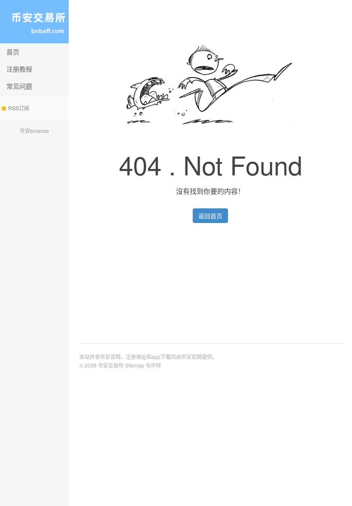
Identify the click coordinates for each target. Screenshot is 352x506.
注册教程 (19, 68)
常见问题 (19, 85)
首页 (12, 51)
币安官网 (191, 356)
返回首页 (210, 215)
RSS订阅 (18, 107)
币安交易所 (34, 21)
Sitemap (134, 365)
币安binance (34, 130)
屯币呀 (153, 365)
